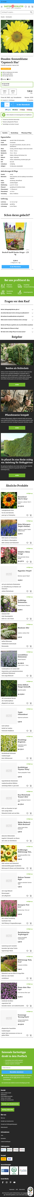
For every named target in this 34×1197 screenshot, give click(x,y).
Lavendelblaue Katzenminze (23, 656)
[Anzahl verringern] (2, 104)
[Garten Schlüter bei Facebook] (3, 1182)
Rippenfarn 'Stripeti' (25, 571)
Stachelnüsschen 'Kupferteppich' (23, 933)
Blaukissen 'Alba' (23, 628)
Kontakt (4, 1)
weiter (17, 384)
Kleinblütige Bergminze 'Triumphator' (22, 741)
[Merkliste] (27, 515)
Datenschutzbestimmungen (17, 1075)
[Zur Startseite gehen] (13, 7)
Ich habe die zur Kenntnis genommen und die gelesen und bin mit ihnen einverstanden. (17, 1077)
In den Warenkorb (23, 105)
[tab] (5, 133)
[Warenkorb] (32, 6)
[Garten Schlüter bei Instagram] (7, 1182)
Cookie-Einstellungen (5, 1141)
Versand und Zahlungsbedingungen (9, 1124)
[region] (17, 38)
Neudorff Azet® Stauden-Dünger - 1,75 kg (15, 253)
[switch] (30, 1194)
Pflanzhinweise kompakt (17, 415)
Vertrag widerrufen (7, 1109)
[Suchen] (31, 12)
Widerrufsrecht (4, 1127)
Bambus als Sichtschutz (17, 368)
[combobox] (15, 12)
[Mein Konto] (29, 6)
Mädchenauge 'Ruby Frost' (25, 961)
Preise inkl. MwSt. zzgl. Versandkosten (11, 97)
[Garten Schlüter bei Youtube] (14, 1182)
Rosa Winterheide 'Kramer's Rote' (24, 796)
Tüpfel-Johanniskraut (23, 713)
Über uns (3, 1118)
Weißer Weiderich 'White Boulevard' (24, 823)
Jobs (2, 1135)
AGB (15, 1077)
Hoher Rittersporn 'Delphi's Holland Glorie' (24, 525)
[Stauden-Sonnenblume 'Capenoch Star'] (17, 36)
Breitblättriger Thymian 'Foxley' (23, 768)
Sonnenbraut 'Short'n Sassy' (23, 498)
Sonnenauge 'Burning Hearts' (23, 1016)
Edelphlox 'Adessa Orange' (24, 553)
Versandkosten (26, 1193)
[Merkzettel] (25, 6)
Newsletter (3, 1138)
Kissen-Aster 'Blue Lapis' (24, 988)
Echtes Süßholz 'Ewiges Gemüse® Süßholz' (24, 686)
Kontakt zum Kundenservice (7, 1100)
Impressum (11, 1189)
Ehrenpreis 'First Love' (23, 906)
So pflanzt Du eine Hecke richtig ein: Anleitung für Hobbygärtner (17, 461)
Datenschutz (22, 1189)
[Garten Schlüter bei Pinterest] (10, 1182)
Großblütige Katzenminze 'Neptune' (22, 601)
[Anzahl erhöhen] (11, 104)
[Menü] (1, 6)
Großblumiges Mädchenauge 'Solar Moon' (25, 851)
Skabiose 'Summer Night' (24, 878)
